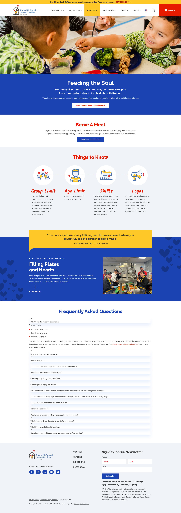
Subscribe (110, 476)
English (146, 10)
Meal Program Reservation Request (90, 105)
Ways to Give (108, 10)
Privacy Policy (34, 500)
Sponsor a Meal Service (90, 139)
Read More (35, 292)
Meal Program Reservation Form (125, 344)
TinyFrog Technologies (81, 504)
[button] (90, 320)
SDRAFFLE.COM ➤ (123, 2)
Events (123, 10)
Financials (54, 500)
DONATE (171, 10)
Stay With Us (56, 10)
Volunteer (91, 10)
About (136, 10)
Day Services (74, 10)
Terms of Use (45, 500)
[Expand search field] (153, 10)
